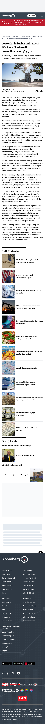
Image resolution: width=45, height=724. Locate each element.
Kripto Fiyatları (7, 589)
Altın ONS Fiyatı (28, 593)
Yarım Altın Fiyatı (29, 585)
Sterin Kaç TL (6, 613)
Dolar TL (4, 606)
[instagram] (13, 673)
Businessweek (7, 571)
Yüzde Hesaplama (30, 621)
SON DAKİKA (5, 22)
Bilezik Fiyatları (28, 610)
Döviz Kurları (6, 598)
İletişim (4, 651)
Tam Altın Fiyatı (29, 582)
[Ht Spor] (20, 684)
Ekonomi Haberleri (8, 578)
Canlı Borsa (27, 598)
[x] (3, 673)
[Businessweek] (10, 690)
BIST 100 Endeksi (29, 613)
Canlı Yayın (6, 574)
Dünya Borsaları (7, 585)
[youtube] (18, 673)
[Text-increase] (37, 90)
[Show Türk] (26, 690)
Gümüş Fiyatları (29, 602)
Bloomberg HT (6, 36)
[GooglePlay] (18, 664)
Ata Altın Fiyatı (28, 589)
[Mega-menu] (42, 15)
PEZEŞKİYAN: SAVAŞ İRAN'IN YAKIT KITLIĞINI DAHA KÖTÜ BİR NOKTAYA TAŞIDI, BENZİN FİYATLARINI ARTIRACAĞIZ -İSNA (28, 22)
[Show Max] (31, 690)
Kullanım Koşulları (8, 636)
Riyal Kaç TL (6, 617)
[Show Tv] (22, 690)
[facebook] (7, 673)
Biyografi (5, 647)
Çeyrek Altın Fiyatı (29, 578)
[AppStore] (7, 664)
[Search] (38, 15)
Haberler (15, 36)
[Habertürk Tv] (13, 684)
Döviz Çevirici (6, 602)
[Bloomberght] (8, 15)
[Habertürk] (5, 684)
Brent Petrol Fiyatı (29, 606)
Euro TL (4, 610)
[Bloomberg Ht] (31, 684)
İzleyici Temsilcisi (8, 632)
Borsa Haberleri (7, 582)
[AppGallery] (29, 664)
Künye (4, 593)
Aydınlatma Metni (8, 639)
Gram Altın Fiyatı (29, 574)
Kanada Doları (7, 621)
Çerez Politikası (7, 643)
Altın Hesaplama (29, 617)
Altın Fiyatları (27, 571)
